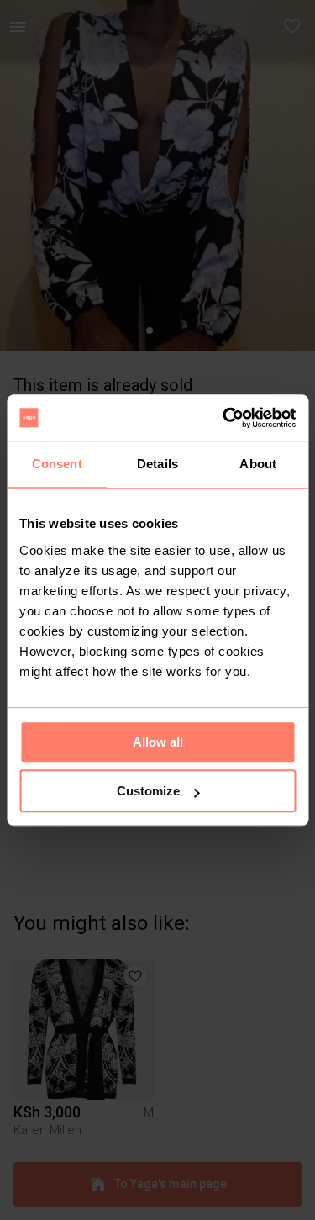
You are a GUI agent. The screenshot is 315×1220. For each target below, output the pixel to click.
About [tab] (257, 464)
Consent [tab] (57, 464)
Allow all (158, 742)
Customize (148, 791)
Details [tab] (157, 464)
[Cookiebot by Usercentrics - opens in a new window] (224, 418)
